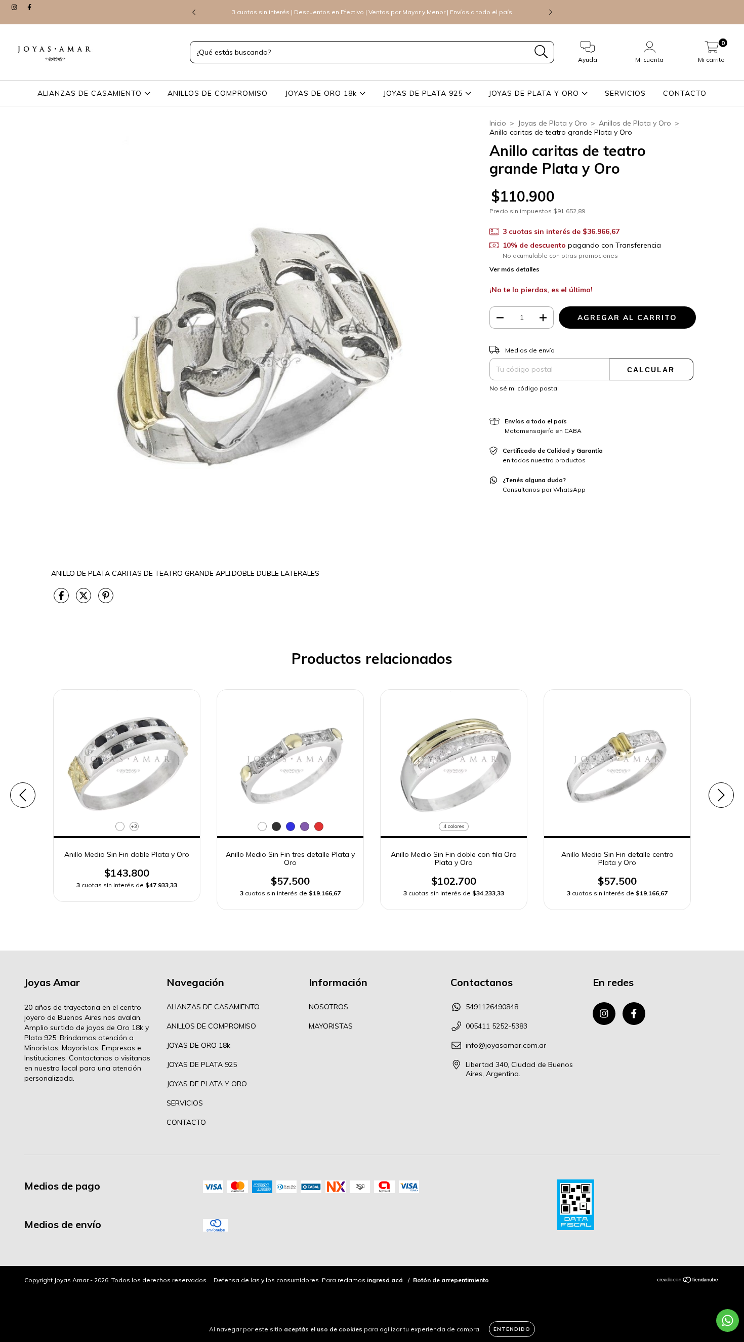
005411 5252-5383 (496, 1026)
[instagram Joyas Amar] (15, 7)
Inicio (497, 123)
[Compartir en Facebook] (62, 599)
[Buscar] (541, 52)
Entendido (511, 1329)
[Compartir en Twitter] (84, 599)
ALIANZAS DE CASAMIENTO (90, 93)
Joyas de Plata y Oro (552, 123)
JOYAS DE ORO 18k (322, 93)
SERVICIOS (625, 93)
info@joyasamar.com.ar (506, 1045)
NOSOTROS (328, 1006)
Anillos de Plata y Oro (635, 123)
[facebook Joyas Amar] (29, 7)
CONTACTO (685, 93)
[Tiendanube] (688, 1281)
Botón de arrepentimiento (451, 1280)
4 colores (453, 826)
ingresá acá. (385, 1280)
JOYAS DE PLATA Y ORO (535, 93)
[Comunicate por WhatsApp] (727, 1320)
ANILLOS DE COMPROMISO (218, 93)
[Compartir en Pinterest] (105, 599)
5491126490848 (492, 1006)
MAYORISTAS (331, 1026)
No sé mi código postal (524, 388)
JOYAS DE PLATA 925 (424, 93)
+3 (134, 826)
